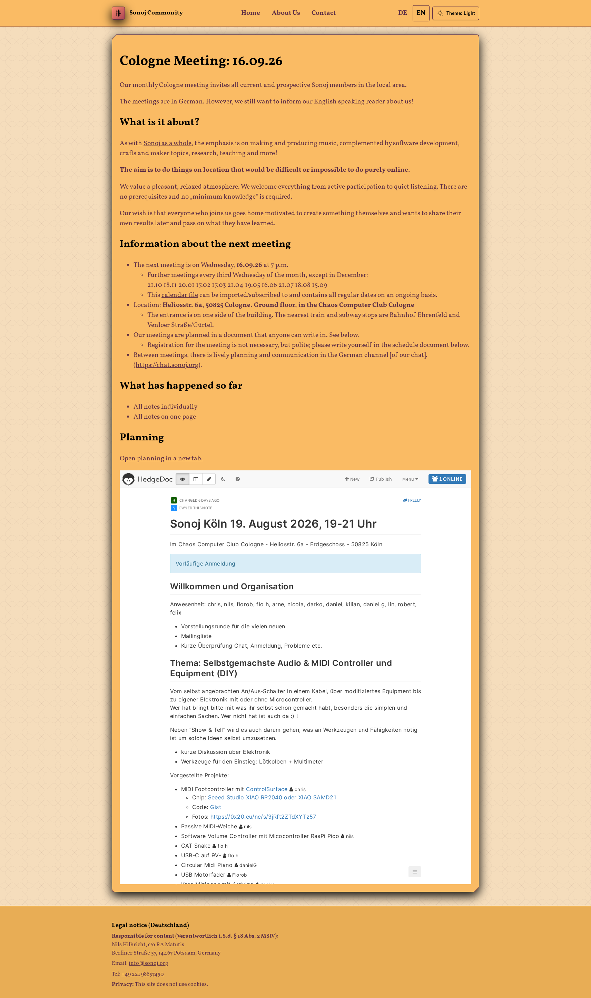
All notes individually (165, 407)
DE (402, 13)
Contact (324, 13)
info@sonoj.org (148, 963)
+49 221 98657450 (142, 974)
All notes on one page (165, 417)
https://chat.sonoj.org (167, 365)
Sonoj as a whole (167, 143)
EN (420, 13)
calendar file (179, 295)
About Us (286, 13)
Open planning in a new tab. (161, 458)
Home (250, 13)
